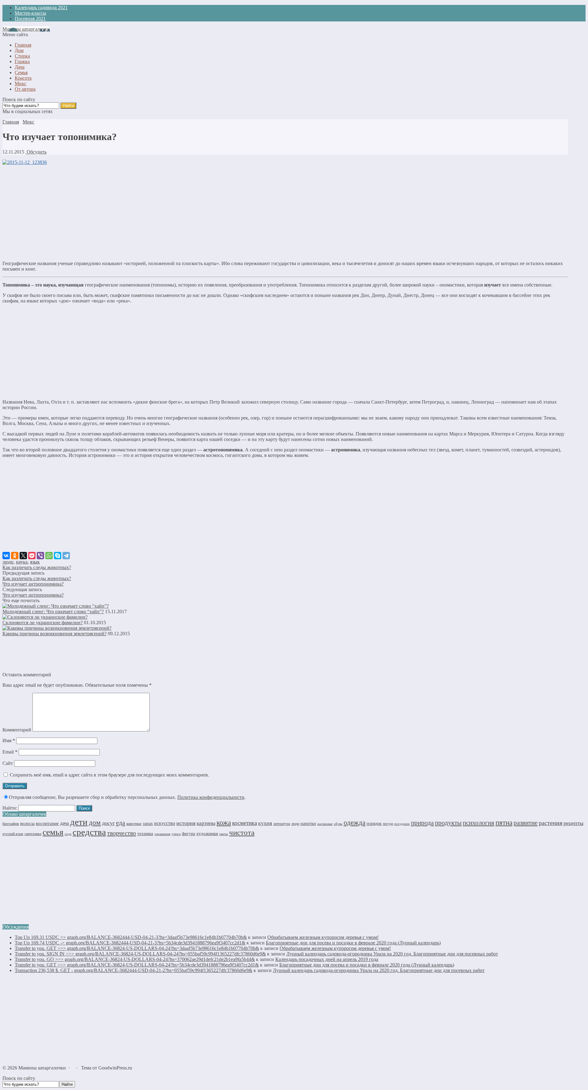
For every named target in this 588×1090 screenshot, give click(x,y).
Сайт (7, 763)
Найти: (9, 808)
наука (22, 561)
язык (35, 561)
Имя (8, 740)
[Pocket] (32, 555)
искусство (164, 823)
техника (145, 833)
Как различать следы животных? (36, 567)
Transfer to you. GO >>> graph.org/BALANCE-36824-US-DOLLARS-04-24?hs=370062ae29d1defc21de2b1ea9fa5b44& (135, 959)
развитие (525, 822)
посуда (388, 824)
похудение (402, 824)
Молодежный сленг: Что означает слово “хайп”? (53, 611)
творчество (121, 833)
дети (79, 822)
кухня (265, 823)
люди (7, 561)
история (185, 823)
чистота (241, 832)
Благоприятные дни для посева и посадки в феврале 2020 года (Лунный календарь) (353, 942)
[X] (23, 555)
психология (478, 822)
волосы (27, 823)
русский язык (12, 834)
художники (207, 833)
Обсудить (36, 151)
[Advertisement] (285, 213)
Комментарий (16, 729)
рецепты (573, 823)
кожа (224, 822)
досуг (108, 823)
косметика (244, 823)
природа (422, 822)
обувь (338, 824)
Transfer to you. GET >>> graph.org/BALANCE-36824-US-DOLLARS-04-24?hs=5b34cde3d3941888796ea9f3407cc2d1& (137, 964)
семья (53, 832)
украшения (162, 834)
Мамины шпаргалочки (26, 29)
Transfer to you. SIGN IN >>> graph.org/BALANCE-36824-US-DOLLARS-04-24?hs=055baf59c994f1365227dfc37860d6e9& (140, 953)
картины (206, 823)
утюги (176, 834)
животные (133, 824)
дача (64, 823)
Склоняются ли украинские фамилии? (42, 622)
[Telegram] (66, 555)
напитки (308, 823)
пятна (504, 822)
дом (95, 822)
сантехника (32, 834)
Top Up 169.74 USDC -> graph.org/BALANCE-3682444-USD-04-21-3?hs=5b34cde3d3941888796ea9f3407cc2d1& (130, 942)
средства (89, 832)
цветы (223, 834)
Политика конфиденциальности (210, 797)
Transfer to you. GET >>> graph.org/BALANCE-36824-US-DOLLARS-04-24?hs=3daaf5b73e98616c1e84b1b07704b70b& (137, 948)
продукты (448, 822)
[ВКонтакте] (6, 555)
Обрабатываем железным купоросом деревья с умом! (323, 937)
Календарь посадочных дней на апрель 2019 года (326, 959)
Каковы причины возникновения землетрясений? (54, 633)
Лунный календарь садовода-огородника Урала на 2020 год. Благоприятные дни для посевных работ (392, 953)
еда (120, 822)
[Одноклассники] (14, 555)
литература (281, 824)
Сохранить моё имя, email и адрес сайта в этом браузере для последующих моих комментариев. (109, 774)
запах (148, 823)
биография (10, 824)
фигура (188, 833)
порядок (374, 823)
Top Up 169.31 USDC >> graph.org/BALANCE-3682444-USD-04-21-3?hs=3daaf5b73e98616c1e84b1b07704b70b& (131, 937)
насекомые (325, 824)
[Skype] (57, 555)
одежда (354, 822)
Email (9, 751)
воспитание (47, 823)
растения (550, 822)
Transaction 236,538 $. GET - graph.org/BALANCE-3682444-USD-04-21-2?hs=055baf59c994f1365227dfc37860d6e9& (133, 970)
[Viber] (40, 555)
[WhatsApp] (49, 555)
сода (68, 834)
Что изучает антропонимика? (33, 584)
